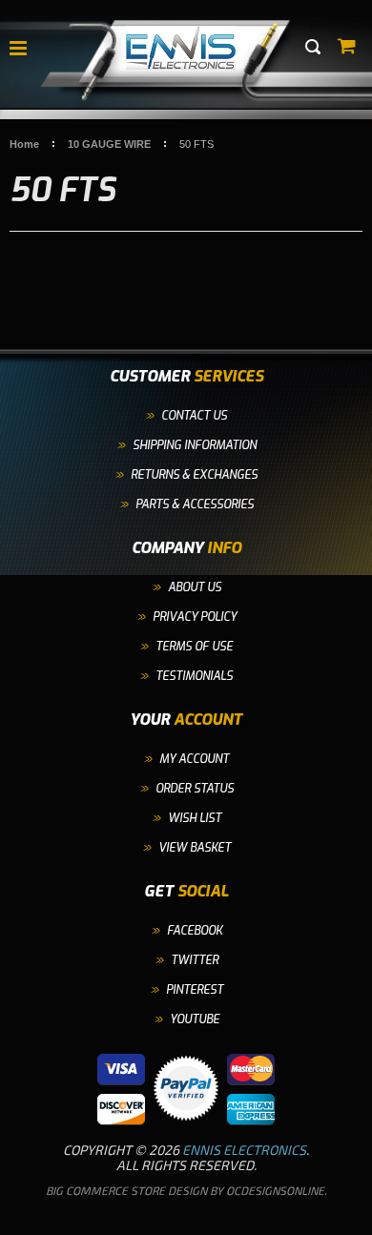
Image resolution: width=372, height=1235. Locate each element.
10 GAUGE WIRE (109, 144)
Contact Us (194, 415)
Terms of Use (194, 646)
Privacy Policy (195, 617)
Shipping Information (195, 445)
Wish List (194, 818)
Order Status (194, 788)
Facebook (194, 930)
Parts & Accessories (194, 504)
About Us (194, 587)
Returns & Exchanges (194, 475)
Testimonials (194, 676)
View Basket (194, 847)
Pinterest (194, 990)
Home (24, 144)
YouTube (194, 1019)
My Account (194, 759)
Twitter (194, 960)
